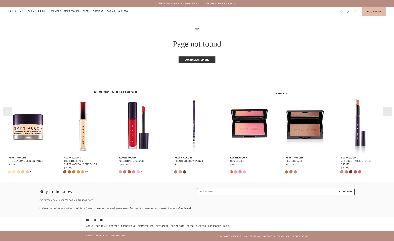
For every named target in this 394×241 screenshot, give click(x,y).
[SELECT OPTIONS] (27, 150)
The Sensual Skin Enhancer (26, 161)
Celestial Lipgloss (131, 161)
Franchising (128, 226)
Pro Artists (177, 226)
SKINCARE (189, 3)
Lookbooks (214, 226)
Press (190, 226)
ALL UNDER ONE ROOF (209, 3)
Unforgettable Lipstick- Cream (357, 163)
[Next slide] (387, 111)
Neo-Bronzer (294, 161)
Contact (114, 226)
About (89, 226)
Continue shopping (197, 59)
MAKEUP (177, 3)
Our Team (101, 226)
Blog (226, 226)
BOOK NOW (229, 3)
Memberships (145, 226)
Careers (201, 226)
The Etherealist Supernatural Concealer (80, 163)
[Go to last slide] (7, 111)
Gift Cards (162, 226)
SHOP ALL (281, 93)
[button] (342, 11)
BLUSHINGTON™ (100, 236)
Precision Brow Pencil (189, 161)
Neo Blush (237, 161)
